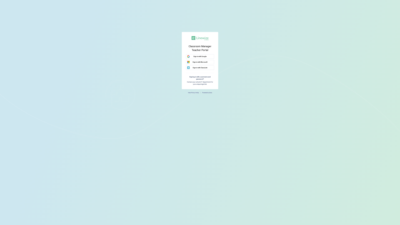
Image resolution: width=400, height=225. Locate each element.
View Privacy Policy (193, 92)
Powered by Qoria (207, 92)
